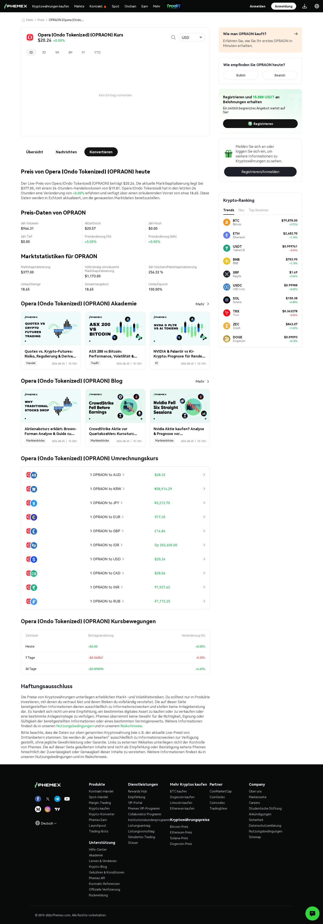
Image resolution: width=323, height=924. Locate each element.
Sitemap (255, 837)
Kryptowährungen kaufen (50, 6)
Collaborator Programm (144, 814)
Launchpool (97, 825)
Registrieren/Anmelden (260, 171)
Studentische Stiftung (265, 808)
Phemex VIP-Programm (144, 808)
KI (156, 363)
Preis (41, 20)
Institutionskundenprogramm (149, 820)
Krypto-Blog (98, 866)
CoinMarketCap (221, 791)
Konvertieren (101, 152)
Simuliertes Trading (141, 837)
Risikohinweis (131, 726)
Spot (115, 6)
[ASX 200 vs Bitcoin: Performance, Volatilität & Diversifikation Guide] (115, 329)
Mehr (156, 6)
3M (70, 52)
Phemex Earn (98, 820)
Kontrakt (96, 6)
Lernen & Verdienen (103, 861)
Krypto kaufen (99, 808)
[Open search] (173, 37)
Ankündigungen (260, 814)
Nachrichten (66, 152)
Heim (29, 20)
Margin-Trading (100, 803)
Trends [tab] (228, 210)
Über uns (255, 791)
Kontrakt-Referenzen (104, 884)
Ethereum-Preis (181, 832)
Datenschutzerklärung (265, 825)
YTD (97, 52)
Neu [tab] (241, 210)
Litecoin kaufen (181, 803)
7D (44, 52)
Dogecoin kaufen (182, 797)
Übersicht (34, 152)
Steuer (133, 843)
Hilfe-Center (98, 849)
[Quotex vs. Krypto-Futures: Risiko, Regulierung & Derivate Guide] (51, 329)
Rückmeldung (98, 895)
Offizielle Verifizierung (104, 889)
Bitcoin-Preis (179, 826)
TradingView (218, 808)
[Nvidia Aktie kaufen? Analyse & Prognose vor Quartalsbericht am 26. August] (180, 406)
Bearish (280, 75)
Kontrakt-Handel (101, 791)
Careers (254, 803)
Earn (145, 6)
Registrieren (263, 124)
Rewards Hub (137, 791)
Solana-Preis (179, 838)
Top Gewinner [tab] (259, 210)
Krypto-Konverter (101, 814)
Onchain (130, 6)
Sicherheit (256, 820)
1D (31, 52)
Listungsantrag (139, 825)
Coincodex (217, 803)
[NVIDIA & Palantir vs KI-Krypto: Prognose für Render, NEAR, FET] (180, 329)
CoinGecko (217, 797)
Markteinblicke (35, 440)
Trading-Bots (98, 831)
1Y (83, 52)
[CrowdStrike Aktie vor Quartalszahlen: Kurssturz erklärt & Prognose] (115, 406)
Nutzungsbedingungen (75, 726)
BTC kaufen (178, 791)
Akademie (96, 855)
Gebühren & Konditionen (106, 872)
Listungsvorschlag (141, 831)
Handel (30, 363)
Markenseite (258, 797)
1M (57, 52)
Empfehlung (136, 797)
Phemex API (97, 878)
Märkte (79, 6)
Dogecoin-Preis (181, 844)
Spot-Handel (98, 797)
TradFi (95, 363)
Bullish (240, 75)
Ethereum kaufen (182, 808)
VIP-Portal (135, 803)
